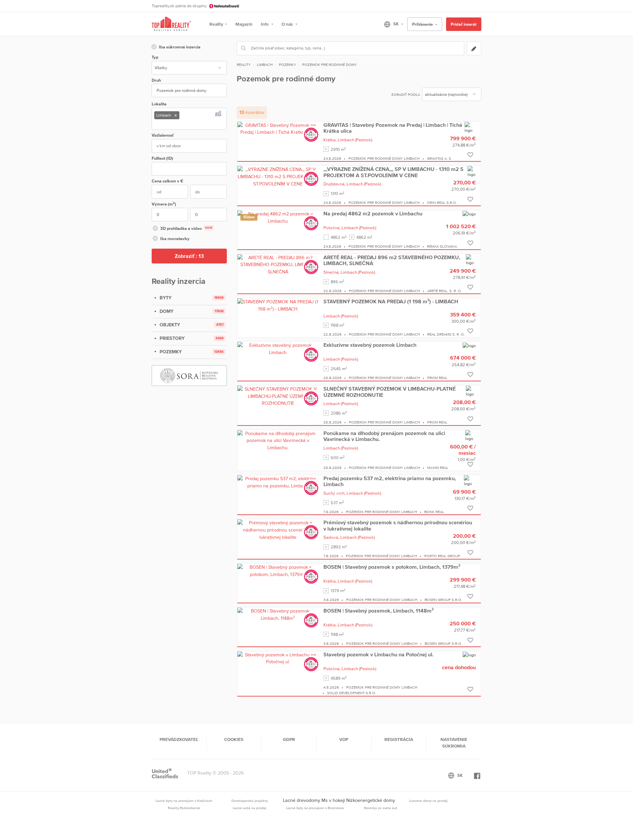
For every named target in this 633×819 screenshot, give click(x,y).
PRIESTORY (171, 338)
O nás (288, 24)
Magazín (244, 24)
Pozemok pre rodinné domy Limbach (384, 158)
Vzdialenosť (163, 135)
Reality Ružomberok (184, 808)
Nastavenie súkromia (453, 743)
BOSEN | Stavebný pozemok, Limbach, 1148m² (378, 611)
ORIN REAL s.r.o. (442, 203)
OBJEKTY (169, 324)
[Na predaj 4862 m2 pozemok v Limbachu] (277, 217)
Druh (156, 80)
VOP (343, 739)
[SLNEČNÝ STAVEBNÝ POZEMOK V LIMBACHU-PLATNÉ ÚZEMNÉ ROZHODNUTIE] (277, 395)
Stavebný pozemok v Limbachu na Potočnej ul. (378, 654)
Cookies (233, 739)
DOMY (165, 311)
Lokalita (159, 103)
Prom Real (437, 378)
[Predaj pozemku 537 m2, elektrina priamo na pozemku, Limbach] (277, 481)
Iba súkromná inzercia (179, 46)
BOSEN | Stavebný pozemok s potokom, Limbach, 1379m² (391, 567)
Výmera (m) (164, 203)
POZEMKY (170, 351)
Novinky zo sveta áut (380, 808)
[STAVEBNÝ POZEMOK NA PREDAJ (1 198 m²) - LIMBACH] (277, 305)
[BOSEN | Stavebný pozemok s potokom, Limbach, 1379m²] (277, 570)
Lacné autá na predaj (249, 808)
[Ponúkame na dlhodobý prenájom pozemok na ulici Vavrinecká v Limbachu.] (277, 440)
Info (265, 24)
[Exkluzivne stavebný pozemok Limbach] (277, 348)
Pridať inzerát (463, 24)
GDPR (289, 739)
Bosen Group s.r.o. (443, 600)
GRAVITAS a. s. (439, 158)
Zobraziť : (189, 256)
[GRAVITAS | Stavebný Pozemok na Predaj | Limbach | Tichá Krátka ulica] (277, 128)
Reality (216, 24)
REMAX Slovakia (442, 246)
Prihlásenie (423, 24)
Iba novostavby (175, 238)
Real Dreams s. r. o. (446, 334)
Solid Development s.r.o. (351, 693)
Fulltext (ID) (162, 158)
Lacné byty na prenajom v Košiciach (184, 801)
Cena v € (167, 180)
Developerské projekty (249, 801)
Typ (155, 57)
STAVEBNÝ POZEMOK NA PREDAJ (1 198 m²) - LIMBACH (390, 301)
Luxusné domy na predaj (428, 801)
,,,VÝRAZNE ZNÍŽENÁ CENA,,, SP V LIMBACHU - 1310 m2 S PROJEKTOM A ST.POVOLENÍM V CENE (393, 172)
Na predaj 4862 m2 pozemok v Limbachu (372, 213)
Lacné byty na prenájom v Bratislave (315, 808)
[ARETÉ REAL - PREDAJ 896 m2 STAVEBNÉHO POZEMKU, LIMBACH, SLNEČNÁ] (277, 264)
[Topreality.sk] (171, 24)
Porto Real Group (442, 556)
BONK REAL (434, 512)
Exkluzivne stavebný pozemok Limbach (369, 345)
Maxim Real (437, 468)
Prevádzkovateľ (179, 739)
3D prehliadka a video (186, 228)
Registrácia (398, 739)
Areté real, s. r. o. (444, 291)
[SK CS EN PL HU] (390, 24)
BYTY (164, 297)
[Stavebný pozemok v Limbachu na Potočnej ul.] (277, 658)
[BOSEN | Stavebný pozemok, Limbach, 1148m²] (277, 614)
